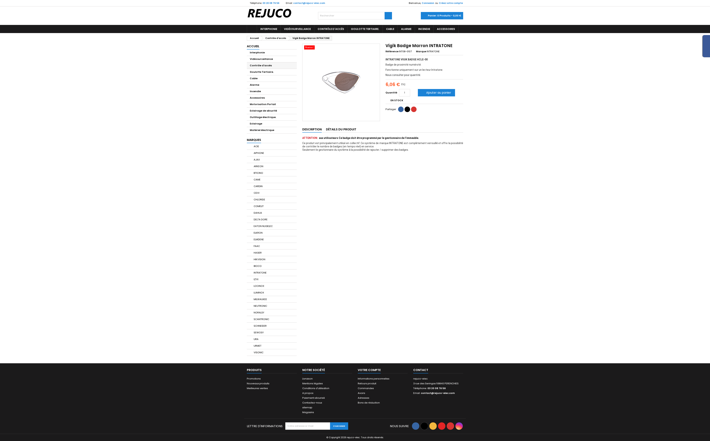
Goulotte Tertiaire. (365, 29)
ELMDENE (258, 239)
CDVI (256, 193)
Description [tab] (312, 129)
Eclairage (256, 123)
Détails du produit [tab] (341, 129)
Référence (392, 51)
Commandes (366, 388)
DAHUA (257, 213)
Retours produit (367, 383)
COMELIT (258, 206)
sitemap (307, 407)
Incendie (424, 29)
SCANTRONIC (261, 319)
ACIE (256, 146)
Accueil (253, 46)
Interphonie (268, 29)
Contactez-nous (312, 402)
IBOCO (257, 266)
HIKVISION (259, 259)
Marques (254, 140)
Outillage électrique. (263, 117)
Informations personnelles (373, 378)
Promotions (254, 378)
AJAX (256, 159)
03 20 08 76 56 (271, 3)
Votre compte (369, 370)
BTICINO (258, 173)
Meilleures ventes (257, 388)
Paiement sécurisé (313, 398)
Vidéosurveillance (297, 29)
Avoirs (361, 393)
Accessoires (446, 29)
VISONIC (258, 352)
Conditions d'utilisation (315, 388)
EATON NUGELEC (263, 226)
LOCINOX (258, 286)
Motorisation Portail (263, 104)
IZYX (255, 279)
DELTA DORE (260, 219)
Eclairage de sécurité (263, 110)
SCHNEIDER (260, 326)
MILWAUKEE (260, 299)
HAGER (257, 252)
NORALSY (258, 312)
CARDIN (258, 186)
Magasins (308, 412)
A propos (307, 393)
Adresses (363, 398)
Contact (420, 370)
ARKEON (258, 166)
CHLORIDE (259, 199)
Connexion (428, 3)
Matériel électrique (262, 130)
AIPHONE (258, 153)
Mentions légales (312, 383)
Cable (390, 29)
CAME (257, 179)
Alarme (406, 29)
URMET (257, 346)
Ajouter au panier (436, 92)
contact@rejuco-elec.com (309, 3)
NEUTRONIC (260, 306)
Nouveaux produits (258, 383)
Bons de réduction (369, 402)
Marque (421, 51)
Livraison (307, 378)
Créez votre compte (451, 3)
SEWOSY (258, 332)
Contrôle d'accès (331, 29)
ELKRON (258, 233)
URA (255, 339)
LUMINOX (258, 292)
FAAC (256, 246)
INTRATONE (260, 272)
